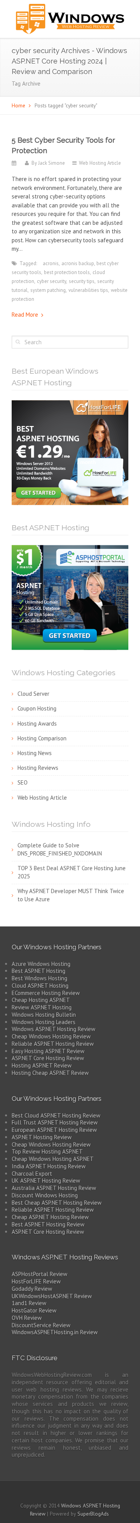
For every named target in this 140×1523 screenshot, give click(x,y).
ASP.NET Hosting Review (42, 1137)
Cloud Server (33, 693)
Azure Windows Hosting (41, 964)
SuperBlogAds (93, 1513)
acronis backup (77, 263)
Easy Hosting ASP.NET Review (48, 1051)
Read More (25, 314)
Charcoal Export (32, 1173)
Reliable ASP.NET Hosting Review (53, 1043)
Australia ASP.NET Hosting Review (54, 1188)
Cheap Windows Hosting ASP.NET (53, 1159)
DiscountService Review (41, 1325)
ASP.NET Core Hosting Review (48, 1058)
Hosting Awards (37, 723)
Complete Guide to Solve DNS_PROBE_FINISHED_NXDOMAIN (60, 849)
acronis (51, 263)
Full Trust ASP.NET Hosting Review (55, 1122)
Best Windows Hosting (39, 978)
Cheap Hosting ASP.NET (41, 1000)
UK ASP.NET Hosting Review (46, 1180)
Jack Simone (51, 163)
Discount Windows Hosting (45, 1195)
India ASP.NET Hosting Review (49, 1166)
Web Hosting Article (100, 163)
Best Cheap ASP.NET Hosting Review (57, 1202)
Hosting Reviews (38, 767)
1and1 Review (29, 1303)
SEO (23, 782)
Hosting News (35, 753)
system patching (48, 290)
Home (18, 105)
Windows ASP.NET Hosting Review (53, 1029)
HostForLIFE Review (36, 1281)
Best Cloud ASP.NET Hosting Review (56, 1115)
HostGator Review (34, 1310)
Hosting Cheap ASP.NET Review (50, 1072)
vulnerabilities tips (88, 290)
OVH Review (27, 1317)
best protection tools (67, 272)
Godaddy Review (32, 1288)
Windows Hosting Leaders (43, 1022)
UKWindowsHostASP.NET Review (52, 1296)
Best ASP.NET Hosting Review (48, 1224)
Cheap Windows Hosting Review (51, 1036)
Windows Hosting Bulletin (44, 1014)
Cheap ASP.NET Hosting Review (50, 1217)
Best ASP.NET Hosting (38, 971)
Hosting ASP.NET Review (42, 1065)
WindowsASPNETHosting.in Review (55, 1332)
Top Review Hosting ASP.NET (47, 1151)
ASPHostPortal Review (39, 1274)
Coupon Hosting (37, 708)
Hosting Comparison (42, 738)
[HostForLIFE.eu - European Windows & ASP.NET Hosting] (70, 451)
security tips (81, 281)
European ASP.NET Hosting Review (54, 1129)
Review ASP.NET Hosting (42, 1007)
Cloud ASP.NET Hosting (40, 985)
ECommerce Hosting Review (46, 993)
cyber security (51, 281)
